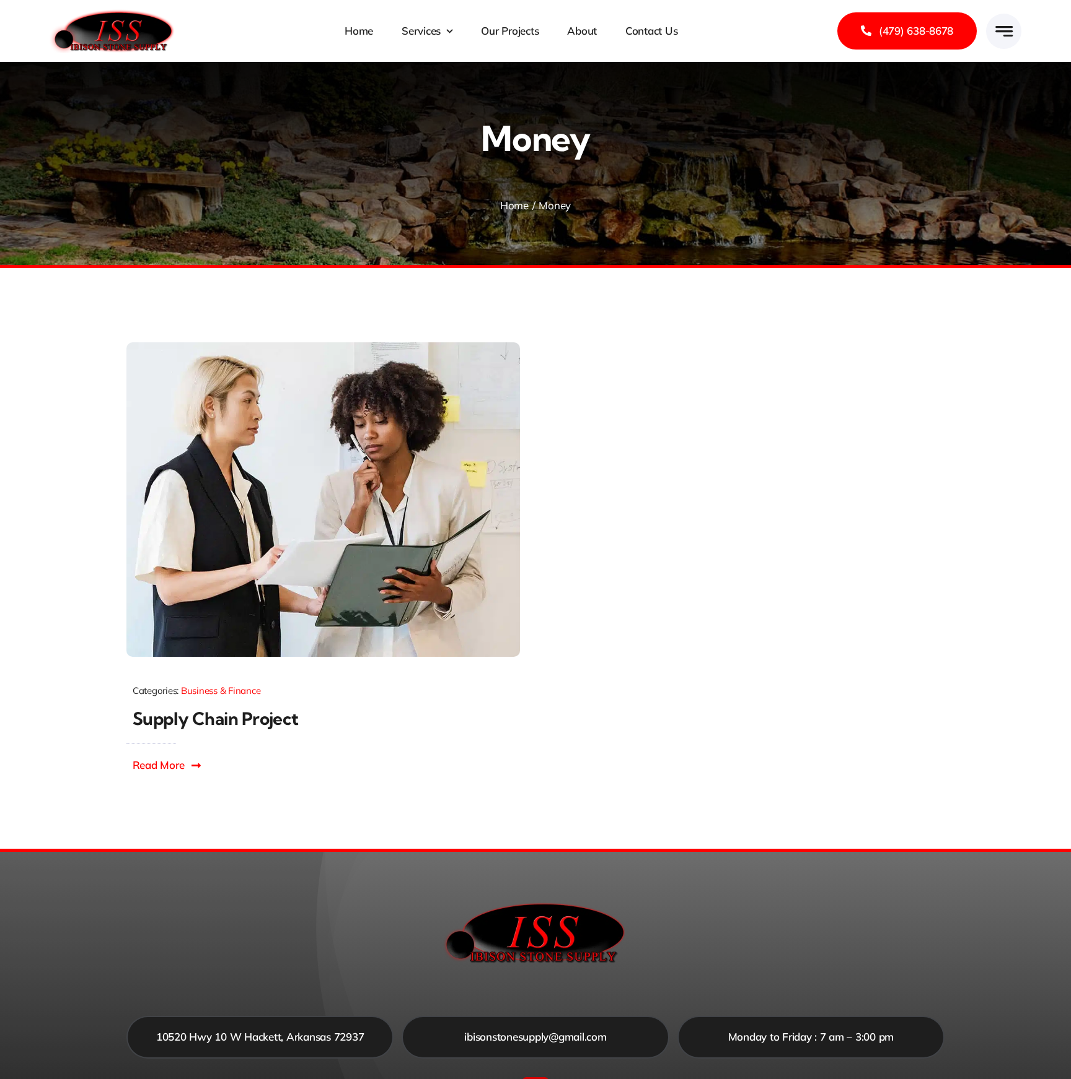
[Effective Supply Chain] (323, 347)
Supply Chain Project (216, 718)
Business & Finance (220, 690)
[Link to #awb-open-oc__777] (1003, 31)
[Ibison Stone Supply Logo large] (113, 13)
